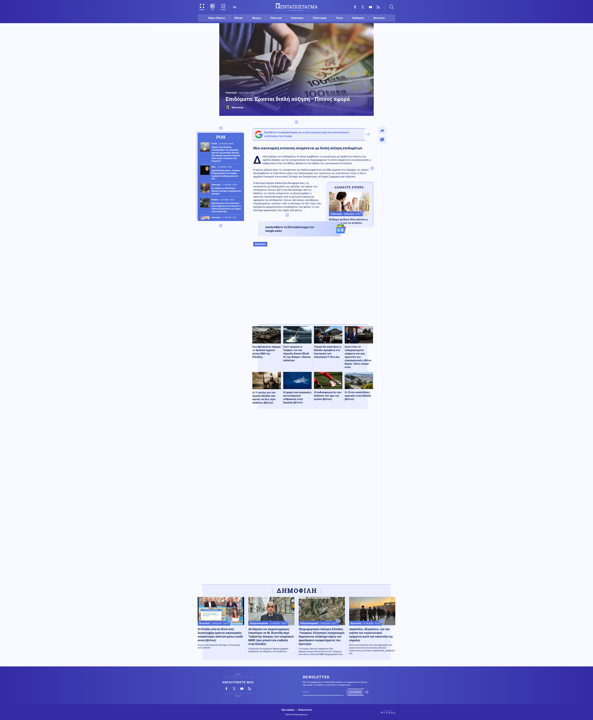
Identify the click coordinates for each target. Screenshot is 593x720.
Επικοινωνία (305, 709)
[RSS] (378, 7)
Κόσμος (256, 17)
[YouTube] (370, 7)
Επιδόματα (260, 244)
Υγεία (339, 17)
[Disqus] (312, 456)
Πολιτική (276, 17)
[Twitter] (362, 7)
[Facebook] (355, 7)
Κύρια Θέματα (216, 17)
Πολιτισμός (320, 17)
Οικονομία (297, 17)
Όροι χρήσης (288, 709)
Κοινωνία (379, 17)
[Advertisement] (312, 288)
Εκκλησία (358, 17)
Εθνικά (238, 17)
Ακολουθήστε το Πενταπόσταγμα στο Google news (289, 229)
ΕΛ (234, 7)
